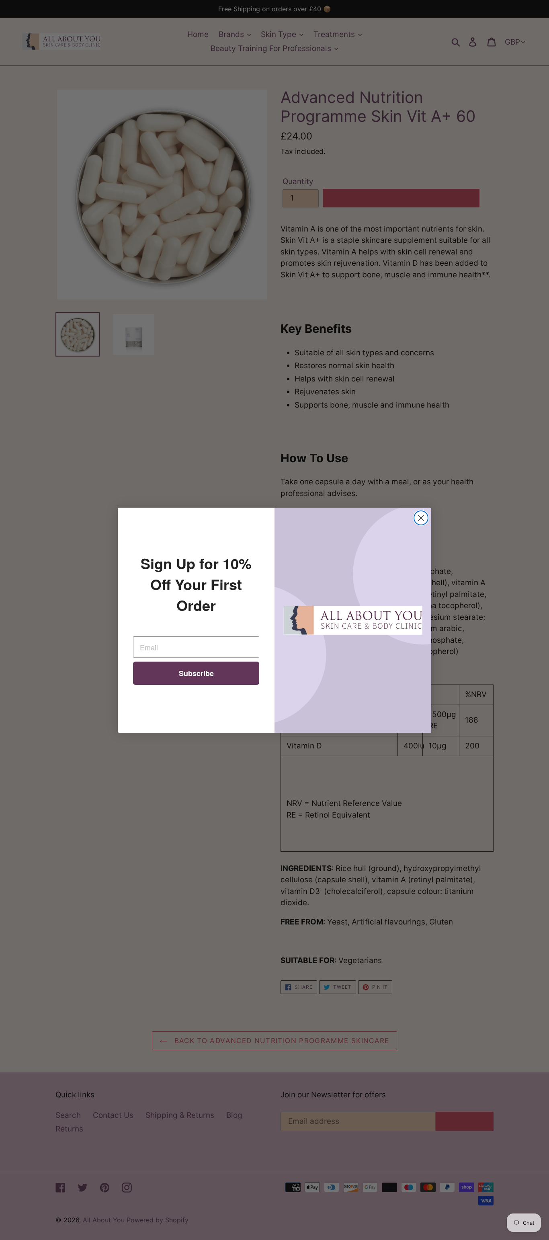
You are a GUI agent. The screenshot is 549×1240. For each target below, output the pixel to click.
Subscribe (196, 673)
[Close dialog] (421, 518)
